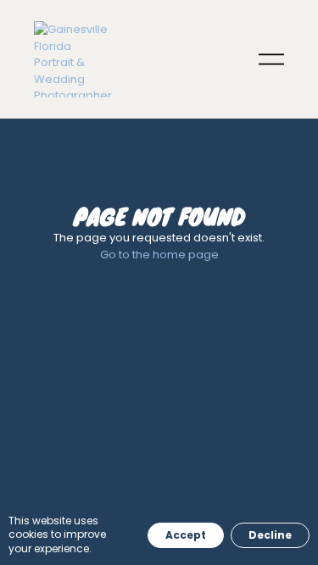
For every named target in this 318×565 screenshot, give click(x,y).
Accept (185, 535)
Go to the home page (159, 254)
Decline (270, 535)
